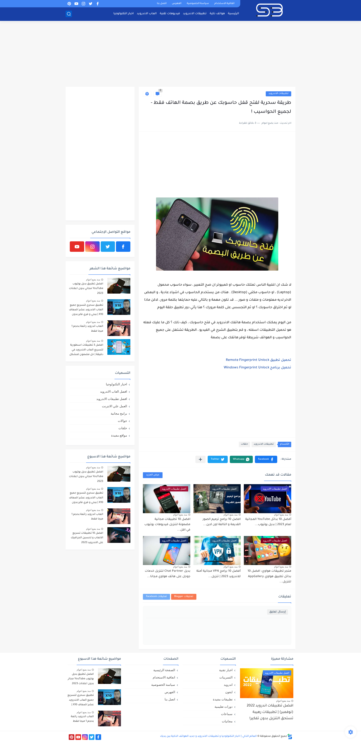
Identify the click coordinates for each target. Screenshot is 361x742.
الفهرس (176, 3)
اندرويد (228, 684)
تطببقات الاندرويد (278, 93)
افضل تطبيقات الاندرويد (111, 399)
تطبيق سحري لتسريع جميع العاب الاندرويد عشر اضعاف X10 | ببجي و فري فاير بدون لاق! (86, 310)
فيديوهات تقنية (170, 13)
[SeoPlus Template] (289, 736)
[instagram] (83, 3)
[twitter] (90, 3)
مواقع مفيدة (119, 435)
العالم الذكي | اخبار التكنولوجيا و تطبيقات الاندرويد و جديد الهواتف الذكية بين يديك (208, 736)
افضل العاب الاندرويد (113, 391)
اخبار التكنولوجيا (123, 13)
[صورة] (118, 286)
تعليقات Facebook (156, 596)
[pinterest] (69, 3)
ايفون (229, 692)
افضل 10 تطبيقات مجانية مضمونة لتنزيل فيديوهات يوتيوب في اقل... (167, 525)
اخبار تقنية (226, 670)
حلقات (244, 444)
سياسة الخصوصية (198, 3)
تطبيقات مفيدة (223, 699)
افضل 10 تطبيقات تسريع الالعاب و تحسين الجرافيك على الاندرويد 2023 (87, 538)
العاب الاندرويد (147, 13)
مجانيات (227, 721)
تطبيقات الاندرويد (195, 13)
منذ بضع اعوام (281, 514)
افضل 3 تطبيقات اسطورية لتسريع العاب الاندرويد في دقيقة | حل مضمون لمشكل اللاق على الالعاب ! (86, 350)
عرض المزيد (152, 475)
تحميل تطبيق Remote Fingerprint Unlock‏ (258, 360)
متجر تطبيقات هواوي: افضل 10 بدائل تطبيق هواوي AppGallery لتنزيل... (269, 577)
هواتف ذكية (217, 13)
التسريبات (226, 677)
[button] (266, 459)
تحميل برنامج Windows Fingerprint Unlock (257, 368)
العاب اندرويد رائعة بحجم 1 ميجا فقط (87, 328)
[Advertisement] (180, 54)
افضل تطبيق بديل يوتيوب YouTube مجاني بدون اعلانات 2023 (86, 289)
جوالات (122, 421)
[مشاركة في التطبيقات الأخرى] (200, 459)
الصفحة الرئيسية (164, 670)
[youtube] (76, 3)
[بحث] (69, 14)
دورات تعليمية (224, 706)
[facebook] (97, 3)
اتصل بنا (162, 3)
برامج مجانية (119, 413)
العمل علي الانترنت (114, 406)
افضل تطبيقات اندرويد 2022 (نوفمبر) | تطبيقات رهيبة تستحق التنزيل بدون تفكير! (270, 712)
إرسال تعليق (277, 611)
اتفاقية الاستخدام (224, 3)
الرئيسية (233, 13)
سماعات (227, 714)
